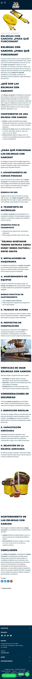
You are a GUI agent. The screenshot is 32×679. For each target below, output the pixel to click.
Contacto (7, 672)
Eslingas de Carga (9, 669)
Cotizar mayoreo (10, 675)
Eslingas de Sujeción (20, 669)
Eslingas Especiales (6, 671)
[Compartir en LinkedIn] (8, 581)
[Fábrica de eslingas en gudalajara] (16, 362)
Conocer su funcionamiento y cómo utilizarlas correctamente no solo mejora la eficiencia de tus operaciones (14, 566)
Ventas (21, 674)
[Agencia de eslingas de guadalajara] (16, 511)
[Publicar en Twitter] (5, 581)
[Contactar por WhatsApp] (27, 674)
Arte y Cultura (22, 671)
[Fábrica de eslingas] (16, 251)
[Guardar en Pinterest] (11, 581)
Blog (28, 671)
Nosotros (15, 671)
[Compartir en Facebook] (2, 581)
